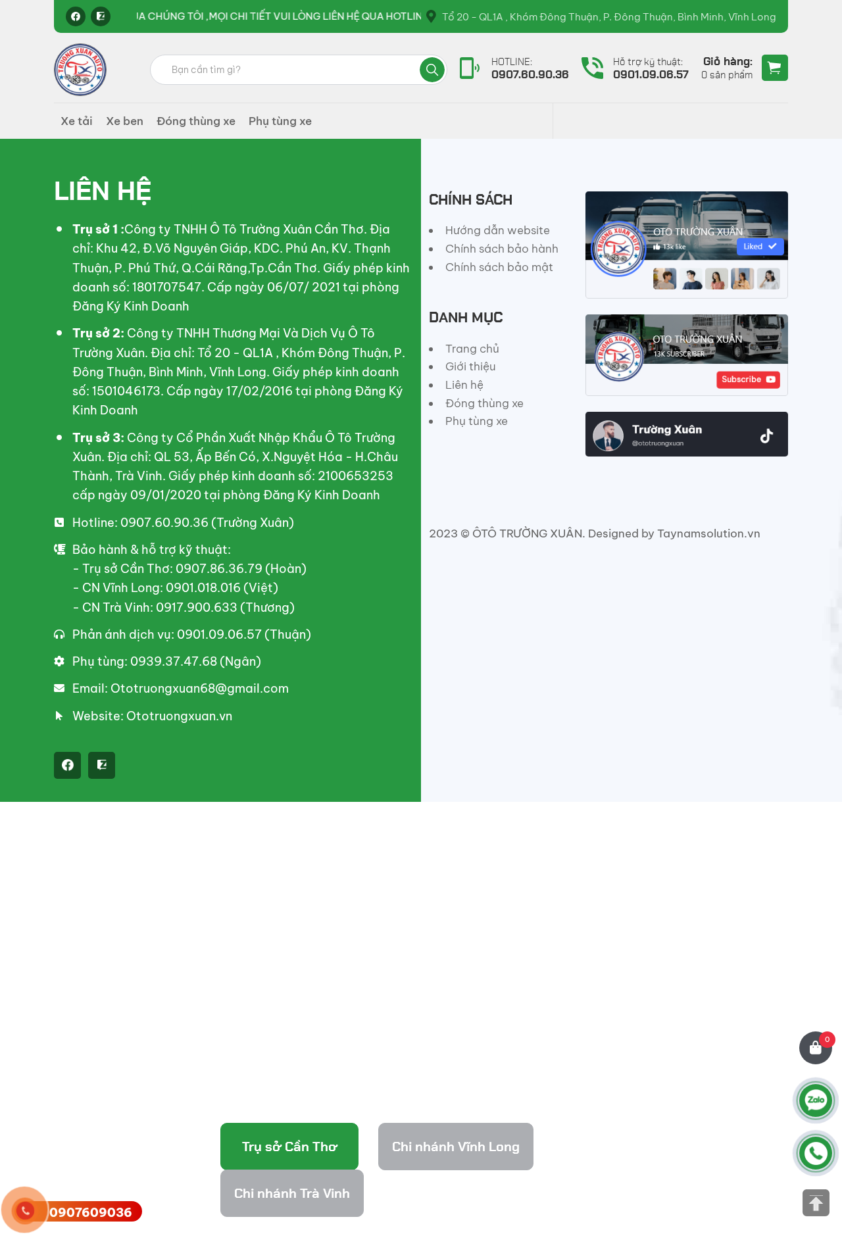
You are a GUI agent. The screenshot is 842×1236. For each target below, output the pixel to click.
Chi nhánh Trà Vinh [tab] (292, 1193)
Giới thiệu (470, 366)
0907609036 (90, 1212)
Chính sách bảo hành (501, 248)
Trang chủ (472, 348)
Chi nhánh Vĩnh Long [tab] (456, 1146)
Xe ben (124, 121)
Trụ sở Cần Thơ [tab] (289, 1146)
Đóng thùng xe (196, 121)
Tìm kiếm (432, 69)
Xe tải (77, 121)
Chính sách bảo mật (499, 267)
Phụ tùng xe (280, 121)
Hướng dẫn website (497, 230)
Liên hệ (464, 385)
